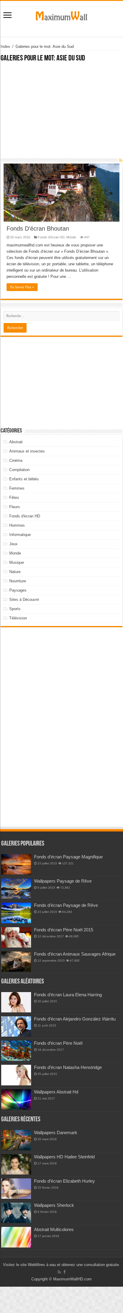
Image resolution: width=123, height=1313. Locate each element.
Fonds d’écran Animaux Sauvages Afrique (75, 953)
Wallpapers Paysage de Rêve (63, 881)
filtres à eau (46, 1264)
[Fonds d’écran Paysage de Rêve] (16, 913)
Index (5, 46)
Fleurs (14, 507)
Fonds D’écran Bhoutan (38, 228)
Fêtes (14, 497)
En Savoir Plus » (22, 287)
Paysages (18, 590)
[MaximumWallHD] (61, 14)
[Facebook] (64, 1272)
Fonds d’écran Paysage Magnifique (68, 856)
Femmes (16, 488)
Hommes (17, 525)
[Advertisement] (61, 113)
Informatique (20, 534)
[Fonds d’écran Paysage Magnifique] (16, 864)
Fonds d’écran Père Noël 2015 (63, 929)
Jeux (13, 544)
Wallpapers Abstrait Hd (56, 1091)
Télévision (18, 618)
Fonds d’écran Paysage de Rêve (66, 905)
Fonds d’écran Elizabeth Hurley (64, 1180)
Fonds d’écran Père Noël (58, 1043)
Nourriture (17, 581)
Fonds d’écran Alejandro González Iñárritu (75, 1018)
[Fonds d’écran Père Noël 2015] (16, 937)
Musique (16, 562)
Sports (15, 609)
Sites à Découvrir (24, 599)
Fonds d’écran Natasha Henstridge (68, 1067)
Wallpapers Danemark (55, 1132)
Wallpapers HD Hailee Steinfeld (64, 1156)
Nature (15, 571)
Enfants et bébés (24, 479)
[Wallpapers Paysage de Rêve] (16, 888)
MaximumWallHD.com (72, 1279)
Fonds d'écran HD (51, 237)
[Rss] (59, 1272)
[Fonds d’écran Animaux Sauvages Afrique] (16, 961)
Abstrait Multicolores (54, 1229)
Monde (71, 237)
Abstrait (16, 442)
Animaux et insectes (27, 451)
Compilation (19, 469)
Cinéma (15, 460)
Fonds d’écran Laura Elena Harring (68, 994)
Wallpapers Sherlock (54, 1205)
